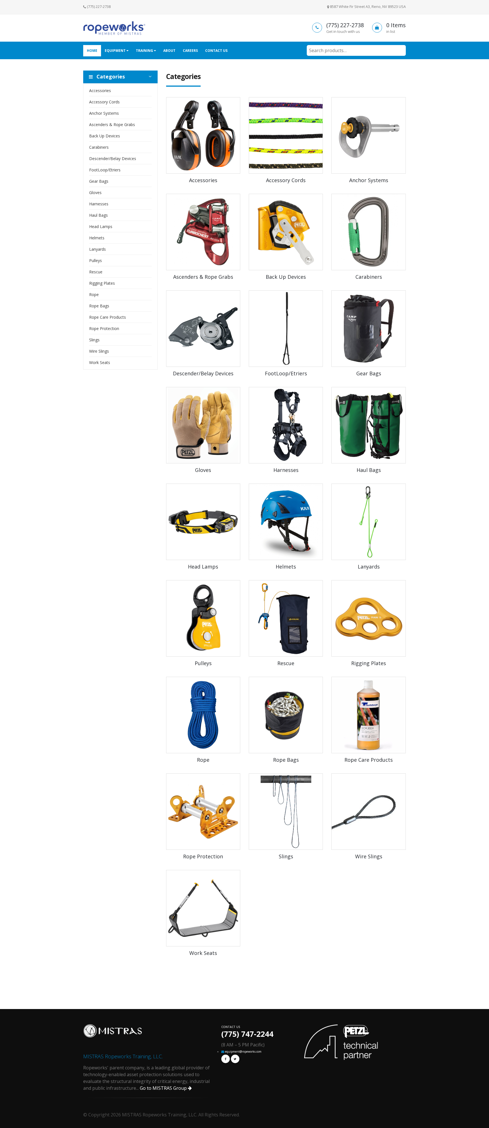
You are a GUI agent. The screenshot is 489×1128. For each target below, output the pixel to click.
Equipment (115, 50)
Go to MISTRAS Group (164, 1088)
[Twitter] (235, 1059)
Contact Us (216, 50)
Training (145, 50)
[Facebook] (225, 1059)
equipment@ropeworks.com (243, 1051)
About (169, 50)
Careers (190, 50)
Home (92, 50)
